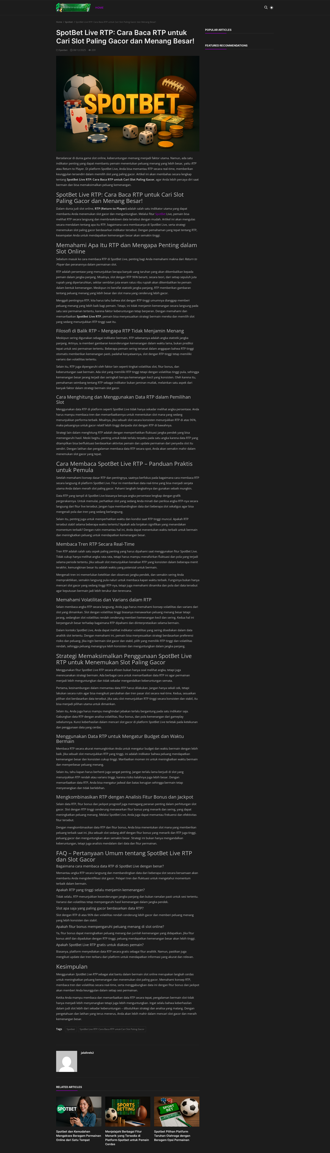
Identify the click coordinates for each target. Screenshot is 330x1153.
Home (99, 7)
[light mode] (271, 7)
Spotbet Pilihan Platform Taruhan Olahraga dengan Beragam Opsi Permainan (172, 1136)
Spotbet (69, 21)
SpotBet (160, 214)
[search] (266, 7)
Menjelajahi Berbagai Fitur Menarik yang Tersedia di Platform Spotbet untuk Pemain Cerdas (127, 1138)
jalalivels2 (87, 1052)
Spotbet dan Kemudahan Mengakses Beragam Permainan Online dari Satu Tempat (78, 1136)
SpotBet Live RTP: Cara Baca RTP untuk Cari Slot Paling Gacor (112, 1029)
